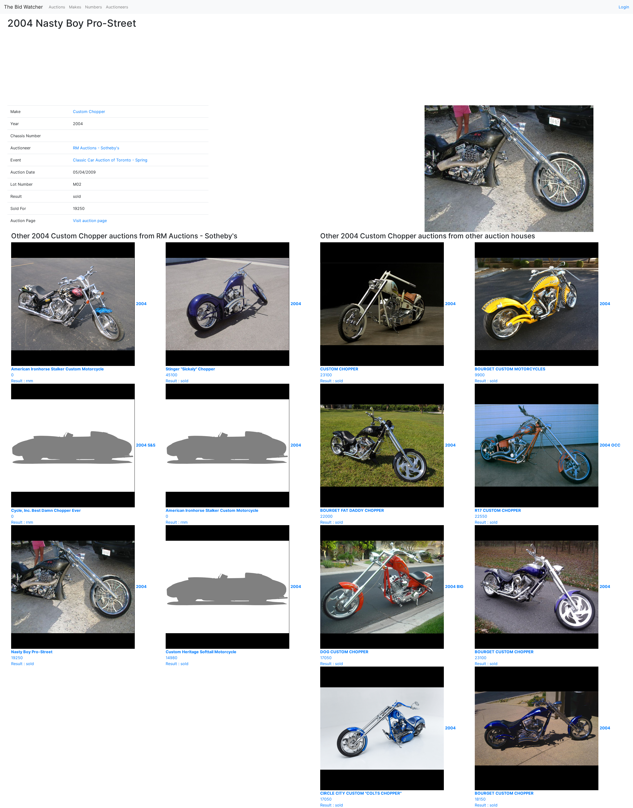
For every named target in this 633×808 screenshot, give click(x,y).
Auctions (57, 6)
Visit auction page (90, 220)
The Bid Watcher (23, 7)
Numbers (93, 6)
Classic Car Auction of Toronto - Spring (110, 159)
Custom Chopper (89, 111)
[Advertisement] (316, 68)
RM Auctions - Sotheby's (96, 147)
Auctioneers (117, 6)
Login (624, 6)
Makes (75, 6)
